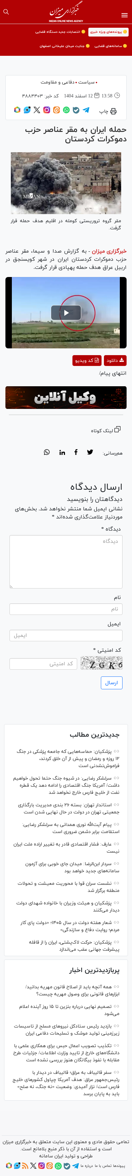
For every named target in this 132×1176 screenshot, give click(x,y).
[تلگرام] (86, 112)
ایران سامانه (51, 1156)
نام (117, 597)
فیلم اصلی (103, 378)
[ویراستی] (27, 112)
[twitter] (90, 453)
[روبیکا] (17, 112)
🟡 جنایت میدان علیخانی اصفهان (65, 46)
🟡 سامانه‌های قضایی (110, 46)
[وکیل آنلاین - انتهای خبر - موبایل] (66, 397)
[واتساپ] (66, 112)
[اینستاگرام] (46, 112)
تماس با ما (103, 1166)
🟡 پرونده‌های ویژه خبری (108, 31)
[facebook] (76, 453)
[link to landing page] (66, 12)
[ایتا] (56, 112)
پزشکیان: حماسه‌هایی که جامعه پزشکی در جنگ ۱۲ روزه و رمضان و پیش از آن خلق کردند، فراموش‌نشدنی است (68, 758)
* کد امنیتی (107, 650)
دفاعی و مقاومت (57, 82)
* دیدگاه (111, 529)
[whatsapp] (47, 453)
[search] (6, 12)
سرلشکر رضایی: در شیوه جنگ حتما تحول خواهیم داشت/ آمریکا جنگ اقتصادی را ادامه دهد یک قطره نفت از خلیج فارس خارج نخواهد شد (66, 785)
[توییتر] (37, 112)
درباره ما (87, 1166)
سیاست (86, 82)
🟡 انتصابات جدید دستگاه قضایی (60, 31)
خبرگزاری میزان (109, 251)
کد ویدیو (84, 361)
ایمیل (114, 624)
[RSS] (25, 1168)
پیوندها (119, 1166)
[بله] (76, 112)
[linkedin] (62, 453)
